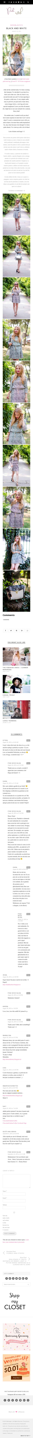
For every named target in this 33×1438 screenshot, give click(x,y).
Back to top (25, 1435)
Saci (4, 1106)
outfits (20, 25)
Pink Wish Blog (14, 763)
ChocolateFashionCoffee (10, 1121)
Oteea (5, 740)
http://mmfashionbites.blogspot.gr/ (12, 1095)
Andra (5, 1006)
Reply (28, 740)
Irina (5, 975)
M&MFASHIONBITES (10, 1086)
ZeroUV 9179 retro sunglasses (21, 81)
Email (5, 1198)
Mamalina (7, 1035)
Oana (5, 781)
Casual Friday (9, 695)
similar (19, 79)
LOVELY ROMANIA (9, 721)
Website (5, 1205)
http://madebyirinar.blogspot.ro (11, 984)
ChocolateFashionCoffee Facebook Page (14, 1123)
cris (4, 1068)
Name (5, 1191)
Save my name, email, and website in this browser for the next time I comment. (6, 1223)
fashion (13, 25)
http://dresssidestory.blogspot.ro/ (12, 1059)
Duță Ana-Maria (9, 1131)
